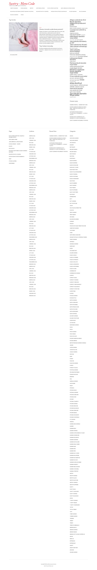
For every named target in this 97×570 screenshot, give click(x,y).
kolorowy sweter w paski (74, 56)
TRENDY (71, 520)
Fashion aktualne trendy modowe (78, 225)
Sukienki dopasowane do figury (77, 432)
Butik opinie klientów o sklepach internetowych (16, 136)
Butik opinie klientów (52, 8)
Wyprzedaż (72, 540)
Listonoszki (72, 322)
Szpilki (71, 498)
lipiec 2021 (31, 268)
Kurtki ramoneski (74, 311)
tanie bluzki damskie (76, 88)
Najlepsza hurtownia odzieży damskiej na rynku (22, 11)
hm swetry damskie (79, 39)
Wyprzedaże (72, 543)
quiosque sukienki (78, 78)
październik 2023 (33, 212)
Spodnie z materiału (74, 417)
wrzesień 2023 (32, 214)
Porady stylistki (74, 367)
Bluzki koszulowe (74, 165)
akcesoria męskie (74, 140)
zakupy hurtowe (74, 547)
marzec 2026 (32, 147)
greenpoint (83, 34)
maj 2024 (31, 196)
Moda (22, 14)
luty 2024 (31, 203)
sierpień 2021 (32, 266)
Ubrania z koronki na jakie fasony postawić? (51, 29)
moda (71, 329)
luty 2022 (31, 252)
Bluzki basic (72, 158)
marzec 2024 (32, 201)
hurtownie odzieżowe (75, 234)
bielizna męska (73, 151)
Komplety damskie (74, 279)
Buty (71, 198)
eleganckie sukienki (74, 219)
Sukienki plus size (74, 459)
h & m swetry (72, 39)
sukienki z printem (74, 471)
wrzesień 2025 (32, 160)
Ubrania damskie (73, 529)
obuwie (71, 345)
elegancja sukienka (74, 33)
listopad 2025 (32, 156)
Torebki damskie (73, 516)
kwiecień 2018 (32, 288)
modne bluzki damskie (76, 68)
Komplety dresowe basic (75, 284)
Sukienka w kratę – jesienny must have (78, 104)
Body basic (72, 194)
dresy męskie (73, 214)
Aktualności (73, 142)
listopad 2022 (32, 234)
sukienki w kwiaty (74, 464)
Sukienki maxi (73, 446)
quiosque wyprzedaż (74, 80)
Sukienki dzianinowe (74, 435)
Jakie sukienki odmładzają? (78, 46)
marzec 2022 (32, 250)
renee (82, 79)
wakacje (72, 538)
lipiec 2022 (31, 241)
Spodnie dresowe (74, 405)
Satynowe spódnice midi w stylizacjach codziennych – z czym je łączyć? (78, 113)
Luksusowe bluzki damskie (76, 58)
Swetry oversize (73, 482)
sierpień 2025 (32, 162)
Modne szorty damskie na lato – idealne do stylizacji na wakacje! (78, 117)
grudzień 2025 (32, 153)
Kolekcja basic (73, 255)
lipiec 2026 (31, 138)
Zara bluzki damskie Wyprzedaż (78, 94)
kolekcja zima (73, 268)
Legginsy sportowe (74, 318)
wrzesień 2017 (32, 295)
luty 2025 (31, 176)
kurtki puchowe (73, 309)
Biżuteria (72, 156)
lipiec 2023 (31, 219)
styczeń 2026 (32, 151)
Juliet (45, 565)
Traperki (72, 518)
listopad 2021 (32, 259)
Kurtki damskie (73, 300)
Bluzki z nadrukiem (74, 178)
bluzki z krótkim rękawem (75, 28)
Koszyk (10, 146)
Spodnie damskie (73, 403)
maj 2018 (31, 286)
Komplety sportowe (74, 288)
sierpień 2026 (32, 135)
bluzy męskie (73, 187)
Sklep (10, 158)
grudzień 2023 (32, 207)
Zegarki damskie (73, 552)
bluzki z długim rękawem (75, 171)
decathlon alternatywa (75, 207)
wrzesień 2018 (32, 277)
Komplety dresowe (74, 282)
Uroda (71, 536)
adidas (71, 135)
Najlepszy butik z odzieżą (42, 11)
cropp (71, 205)
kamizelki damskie (74, 243)
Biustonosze (73, 153)
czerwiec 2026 (32, 140)
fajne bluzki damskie (75, 34)
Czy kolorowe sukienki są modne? (78, 30)
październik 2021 (33, 261)
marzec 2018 (32, 291)
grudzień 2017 (32, 293)
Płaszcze (72, 360)
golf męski (72, 230)
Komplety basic (73, 277)
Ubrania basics (73, 527)
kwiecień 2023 (32, 225)
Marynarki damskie (74, 324)
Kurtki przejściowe (74, 306)
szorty (71, 486)
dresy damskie (73, 212)
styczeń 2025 (32, 178)
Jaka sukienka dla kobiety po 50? (78, 42)
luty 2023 (31, 228)
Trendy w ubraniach (74, 525)
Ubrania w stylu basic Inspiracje (77, 534)
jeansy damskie (73, 239)
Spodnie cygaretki (74, 401)
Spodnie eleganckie (74, 408)
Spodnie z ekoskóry (74, 414)
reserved (72, 376)
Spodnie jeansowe (74, 410)
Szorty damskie (73, 493)
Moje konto (12, 148)
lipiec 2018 (31, 282)
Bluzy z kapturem (74, 192)
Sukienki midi (73, 448)
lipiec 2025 (31, 165)
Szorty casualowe (74, 491)
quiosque (72, 78)
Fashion (71, 223)
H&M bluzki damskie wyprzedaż (77, 37)
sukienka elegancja (74, 85)
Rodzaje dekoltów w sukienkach (59, 11)
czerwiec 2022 (32, 243)
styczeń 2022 (32, 255)
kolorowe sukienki (74, 53)
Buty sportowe (73, 203)
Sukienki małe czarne (75, 444)
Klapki (71, 248)
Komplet (72, 275)
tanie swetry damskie (75, 92)
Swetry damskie (14, 8)
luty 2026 (31, 149)
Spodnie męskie (73, 412)
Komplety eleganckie (75, 286)
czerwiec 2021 (32, 270)
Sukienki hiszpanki (74, 439)
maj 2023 (31, 223)
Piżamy (71, 358)
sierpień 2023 (32, 216)
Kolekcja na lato (74, 261)
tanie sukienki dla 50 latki (76, 90)
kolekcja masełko (74, 259)
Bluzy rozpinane (73, 189)
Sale (71, 378)
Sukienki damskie (73, 430)
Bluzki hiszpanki (73, 162)
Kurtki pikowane (74, 304)
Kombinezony (73, 270)
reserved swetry (73, 81)
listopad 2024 (32, 183)
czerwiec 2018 (32, 284)
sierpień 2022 (32, 239)
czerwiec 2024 (32, 194)
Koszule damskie (14, 14)
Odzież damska (73, 347)
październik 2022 (33, 237)
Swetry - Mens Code (22, 3)
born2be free (73, 196)
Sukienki (72, 426)
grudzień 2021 (32, 257)
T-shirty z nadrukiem (75, 504)
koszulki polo (73, 297)
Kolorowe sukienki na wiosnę (78, 54)
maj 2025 (31, 169)
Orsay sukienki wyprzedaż (78, 76)
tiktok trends (73, 509)
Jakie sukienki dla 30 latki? (78, 44)
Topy (71, 511)
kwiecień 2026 (32, 144)
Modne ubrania (73, 340)
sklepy (71, 385)
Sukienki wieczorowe (75, 466)
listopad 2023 (32, 210)
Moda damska (24, 8)
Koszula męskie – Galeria (14, 143)
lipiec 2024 (31, 192)
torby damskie (73, 513)
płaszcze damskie (74, 363)
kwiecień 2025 (32, 171)
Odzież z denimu (73, 351)
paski (71, 356)
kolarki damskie (73, 252)
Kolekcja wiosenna (74, 266)
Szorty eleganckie (74, 495)
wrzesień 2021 (32, 264)
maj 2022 (31, 246)
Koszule (72, 293)
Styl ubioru (72, 419)
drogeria (72, 216)
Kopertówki (72, 291)
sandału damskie (74, 381)
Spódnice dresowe (74, 394)
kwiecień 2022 (32, 248)
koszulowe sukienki (83, 56)
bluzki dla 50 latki (73, 26)
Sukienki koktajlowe (74, 441)
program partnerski (74, 372)
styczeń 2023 (32, 230)
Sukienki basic (73, 428)
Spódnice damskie (74, 392)
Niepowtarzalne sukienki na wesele (78, 342)
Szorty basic (73, 489)
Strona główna (12, 161)
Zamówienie (11, 163)
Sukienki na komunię (74, 455)
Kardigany (72, 246)
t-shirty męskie (73, 502)
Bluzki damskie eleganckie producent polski (78, 23)
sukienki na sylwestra (75, 457)
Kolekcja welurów (74, 264)
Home (71, 232)
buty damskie (73, 201)
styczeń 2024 (32, 205)
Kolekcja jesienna (74, 257)
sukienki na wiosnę (79, 86)
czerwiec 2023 (32, 221)
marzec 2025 (32, 174)
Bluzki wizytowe (74, 169)
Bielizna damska (73, 149)
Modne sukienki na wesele (76, 338)
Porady (71, 365)
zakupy (71, 545)
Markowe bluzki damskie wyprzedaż (78, 63)
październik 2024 (33, 185)
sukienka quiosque (83, 85)
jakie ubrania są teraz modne (68, 8)
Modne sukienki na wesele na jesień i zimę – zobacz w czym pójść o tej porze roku (78, 108)
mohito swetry (73, 74)
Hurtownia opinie (40, 8)
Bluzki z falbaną (73, 174)
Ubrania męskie (73, 531)
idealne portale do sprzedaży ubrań (78, 237)
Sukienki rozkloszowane (75, 462)
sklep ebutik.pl (76, 83)
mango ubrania (73, 61)
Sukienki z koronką (74, 468)
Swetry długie (73, 477)
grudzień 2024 (32, 180)
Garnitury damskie (74, 228)
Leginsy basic (73, 320)
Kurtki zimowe (73, 313)
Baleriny (72, 144)
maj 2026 (31, 142)
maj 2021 (31, 273)
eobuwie (72, 221)
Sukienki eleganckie (74, 437)
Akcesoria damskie (74, 138)
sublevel (72, 421)
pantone (72, 354)
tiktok (71, 507)
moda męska (73, 333)
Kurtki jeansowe (74, 302)
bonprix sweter (85, 28)
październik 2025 (33, 158)
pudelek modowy (74, 374)
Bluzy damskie (82, 11)
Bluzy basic (72, 180)
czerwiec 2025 (32, 167)
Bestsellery (72, 147)
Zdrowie (72, 549)
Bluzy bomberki (73, 183)
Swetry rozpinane (74, 484)
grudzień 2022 (32, 232)
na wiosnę (80, 74)
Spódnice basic (73, 390)
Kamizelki (72, 241)
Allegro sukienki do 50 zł (78, 20)
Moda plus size (73, 336)
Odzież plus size (73, 349)
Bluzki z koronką (74, 176)
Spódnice (72, 387)
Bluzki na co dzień (74, 167)
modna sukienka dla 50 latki (77, 66)
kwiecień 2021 (32, 275)
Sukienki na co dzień (74, 453)
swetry (31, 8)
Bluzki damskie (73, 11)
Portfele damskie (74, 369)
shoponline (72, 383)
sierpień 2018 (32, 279)
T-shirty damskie (74, 500)
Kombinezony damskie (75, 273)
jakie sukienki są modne (74, 48)
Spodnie (72, 399)
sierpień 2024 (32, 189)
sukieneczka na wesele (75, 423)
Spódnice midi (73, 396)
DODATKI (72, 210)
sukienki (72, 86)
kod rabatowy (73, 250)
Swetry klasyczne (74, 480)
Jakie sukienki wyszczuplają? (75, 50)
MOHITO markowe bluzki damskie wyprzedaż (77, 71)
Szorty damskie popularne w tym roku (79, 120)
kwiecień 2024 (32, 198)
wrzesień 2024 (32, 187)
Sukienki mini (73, 450)
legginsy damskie (74, 315)
